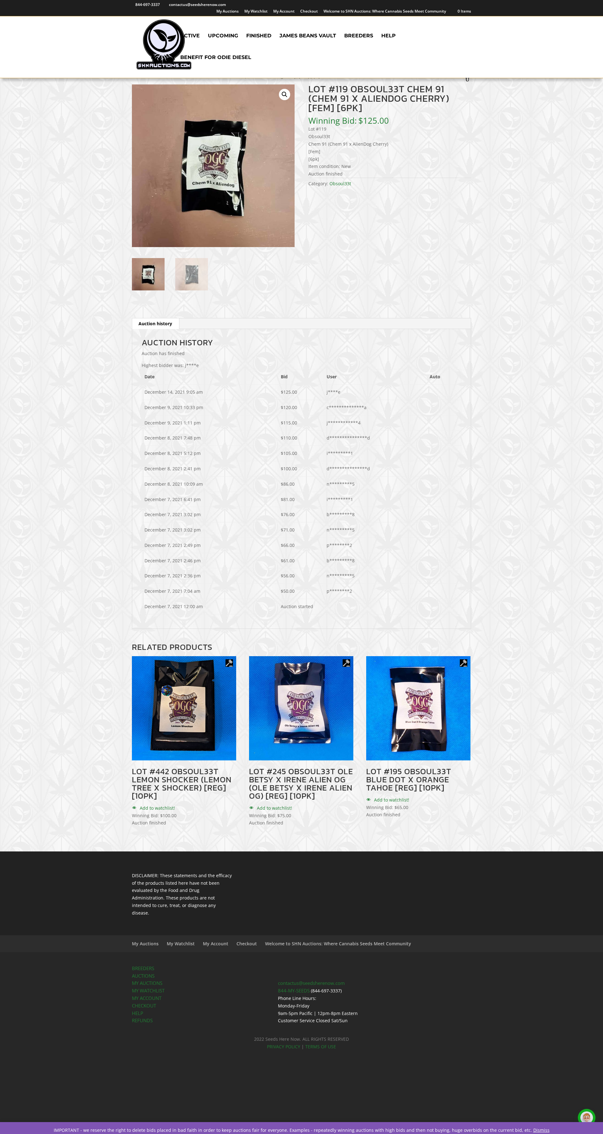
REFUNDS (142, 1020)
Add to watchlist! (157, 808)
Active (190, 36)
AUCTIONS (143, 976)
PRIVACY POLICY (283, 1047)
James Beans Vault (308, 36)
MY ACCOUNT (146, 998)
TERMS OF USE (320, 1047)
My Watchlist (256, 11)
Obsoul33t (340, 183)
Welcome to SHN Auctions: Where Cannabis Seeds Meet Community (384, 11)
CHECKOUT (144, 1005)
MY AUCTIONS (147, 983)
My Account (284, 11)
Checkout (309, 11)
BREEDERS (143, 968)
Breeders (358, 36)
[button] (284, 94)
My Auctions (227, 11)
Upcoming (223, 36)
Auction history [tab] (155, 324)
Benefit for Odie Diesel (215, 57)
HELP (137, 1013)
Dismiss (541, 1130)
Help (388, 36)
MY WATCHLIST (148, 990)
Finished (258, 36)
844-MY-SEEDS (294, 990)
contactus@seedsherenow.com (311, 983)
